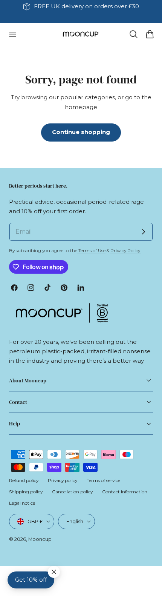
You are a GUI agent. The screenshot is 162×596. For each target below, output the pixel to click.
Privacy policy (62, 480)
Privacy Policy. (125, 250)
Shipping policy (26, 491)
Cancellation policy (72, 491)
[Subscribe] (143, 231)
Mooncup (40, 539)
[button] (12, 34)
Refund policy (23, 480)
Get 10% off (31, 579)
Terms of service (103, 480)
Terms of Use (91, 250)
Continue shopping (81, 132)
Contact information (124, 491)
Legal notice (22, 503)
